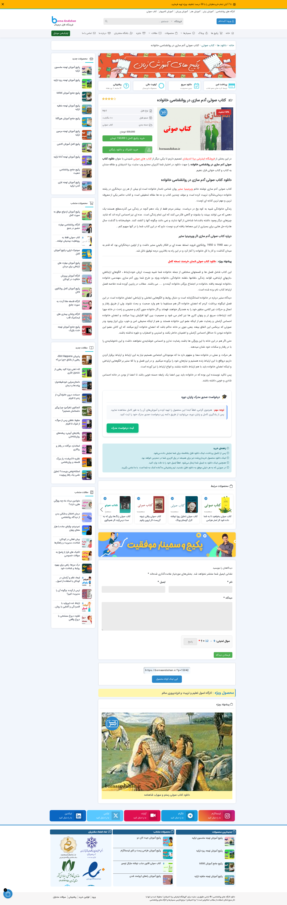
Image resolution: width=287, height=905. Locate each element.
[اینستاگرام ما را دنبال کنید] (227, 816)
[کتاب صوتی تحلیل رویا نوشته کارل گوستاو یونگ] (184, 504)
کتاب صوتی (151, 11)
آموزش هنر (195, 11)
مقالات (154, 33)
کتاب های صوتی (142, 159)
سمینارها (187, 33)
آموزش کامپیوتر (166, 11)
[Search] (106, 21)
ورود (94, 897)
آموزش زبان (208, 11)
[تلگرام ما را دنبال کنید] (190, 816)
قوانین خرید (84, 897)
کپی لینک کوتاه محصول (167, 679)
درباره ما (102, 33)
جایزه (138, 33)
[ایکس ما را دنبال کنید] (115, 816)
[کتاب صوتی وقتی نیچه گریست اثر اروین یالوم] (150, 504)
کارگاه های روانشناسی (225, 11)
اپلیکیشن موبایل (60, 33)
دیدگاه (227, 598)
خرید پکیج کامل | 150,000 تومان (127, 138)
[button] (3, 4)
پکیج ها (214, 33)
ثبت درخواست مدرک (122, 428)
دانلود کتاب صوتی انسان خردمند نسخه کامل (192, 261)
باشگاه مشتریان (121, 33)
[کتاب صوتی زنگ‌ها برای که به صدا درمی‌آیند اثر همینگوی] (117, 504)
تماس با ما (87, 33)
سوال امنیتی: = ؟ (214, 641)
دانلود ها (222, 45)
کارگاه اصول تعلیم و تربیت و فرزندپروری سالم (187, 693)
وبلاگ (201, 33)
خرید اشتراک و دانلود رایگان (123, 150)
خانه (228, 33)
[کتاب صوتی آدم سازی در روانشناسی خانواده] (195, 128)
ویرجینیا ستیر (185, 189)
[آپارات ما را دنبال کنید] (153, 816)
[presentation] (101, 509)
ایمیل (161, 582)
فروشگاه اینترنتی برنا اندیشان (199, 159)
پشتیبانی (72, 897)
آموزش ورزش (182, 11)
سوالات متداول (59, 897)
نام (229, 582)
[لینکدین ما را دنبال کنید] (78, 816)
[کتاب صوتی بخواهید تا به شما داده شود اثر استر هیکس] (218, 504)
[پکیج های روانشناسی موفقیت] (167, 544)
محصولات (169, 33)
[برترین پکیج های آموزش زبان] (167, 65)
